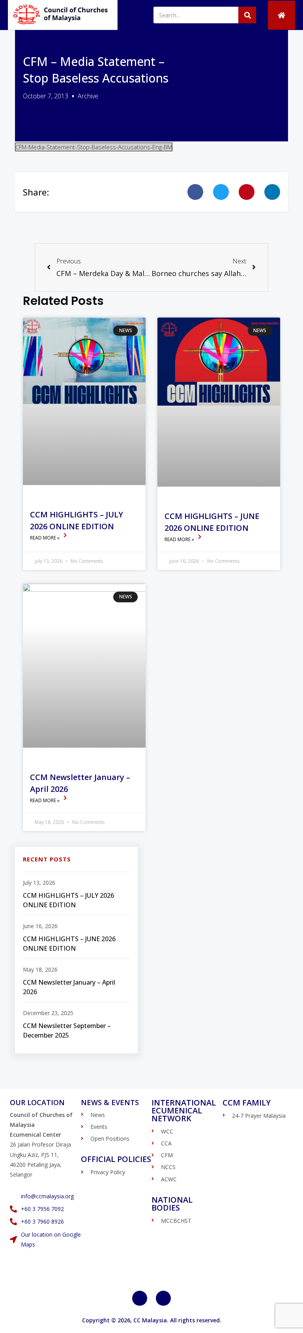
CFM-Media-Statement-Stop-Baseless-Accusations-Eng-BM (93, 147)
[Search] (247, 15)
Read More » (45, 537)
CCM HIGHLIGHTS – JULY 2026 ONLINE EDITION (68, 900)
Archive (88, 96)
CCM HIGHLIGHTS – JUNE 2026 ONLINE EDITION (69, 943)
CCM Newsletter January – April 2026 (69, 987)
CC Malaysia (150, 1320)
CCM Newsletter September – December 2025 (67, 1030)
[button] (195, 192)
